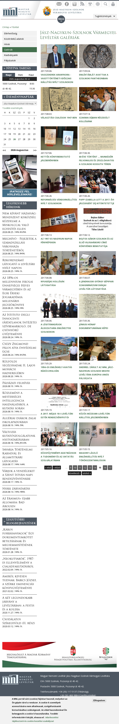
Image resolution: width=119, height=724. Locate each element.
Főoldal (15, 27)
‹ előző (56, 467)
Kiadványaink (11, 55)
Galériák (8, 49)
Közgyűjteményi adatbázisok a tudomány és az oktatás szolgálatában (58, 456)
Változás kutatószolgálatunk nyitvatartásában (18, 436)
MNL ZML (19, 425)
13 (90, 467)
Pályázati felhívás (16, 383)
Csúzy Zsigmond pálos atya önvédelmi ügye (19, 348)
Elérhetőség (10, 33)
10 (75, 467)
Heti (20, 75)
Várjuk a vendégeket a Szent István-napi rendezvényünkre (18, 475)
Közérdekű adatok (14, 38)
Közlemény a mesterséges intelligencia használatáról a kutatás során (15, 401)
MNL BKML (20, 254)
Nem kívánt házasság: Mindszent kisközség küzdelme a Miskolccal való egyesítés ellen (19, 221)
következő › (74, 473)
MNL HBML (20, 492)
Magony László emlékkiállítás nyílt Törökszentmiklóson (92, 456)
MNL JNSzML (21, 443)
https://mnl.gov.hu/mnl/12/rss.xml (82, 4)
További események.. (12, 108)
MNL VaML (20, 464)
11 (80, 467)
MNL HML (19, 308)
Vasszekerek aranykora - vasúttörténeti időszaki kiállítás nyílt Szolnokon (57, 78)
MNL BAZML (20, 232)
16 (105, 467)
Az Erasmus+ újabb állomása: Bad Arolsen (16, 502)
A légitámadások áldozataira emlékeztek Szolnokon (56, 328)
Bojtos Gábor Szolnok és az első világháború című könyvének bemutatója (96, 242)
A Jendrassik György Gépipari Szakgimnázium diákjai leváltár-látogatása (96, 285)
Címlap (5, 27)
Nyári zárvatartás (16, 489)
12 (85, 467)
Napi (9, 75)
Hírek (7, 44)
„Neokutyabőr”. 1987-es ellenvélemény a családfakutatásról (18, 563)
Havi (31, 75)
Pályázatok (10, 60)
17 (110, 467)
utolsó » (87, 473)
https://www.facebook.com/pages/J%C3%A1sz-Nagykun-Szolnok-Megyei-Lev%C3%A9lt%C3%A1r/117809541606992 (66, 4)
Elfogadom (99, 700)
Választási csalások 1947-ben (59, 117)
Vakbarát (89, 4)
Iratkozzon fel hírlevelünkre (58, 4)
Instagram (74, 4)
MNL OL (18, 271)
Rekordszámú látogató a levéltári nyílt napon (18, 264)
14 (95, 467)
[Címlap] (18, 11)
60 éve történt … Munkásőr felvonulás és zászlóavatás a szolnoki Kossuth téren (96, 160)
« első (48, 467)
